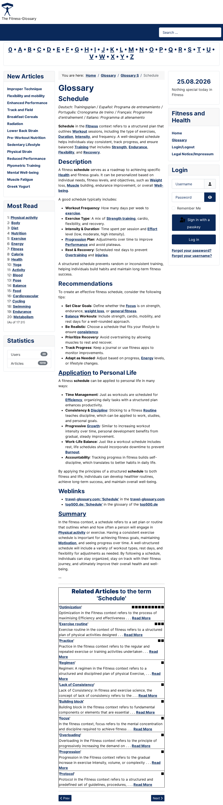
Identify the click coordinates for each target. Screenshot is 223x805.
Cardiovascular (26, 296)
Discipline (99, 410)
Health (16, 259)
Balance (19, 285)
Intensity (82, 136)
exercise (72, 213)
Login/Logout (183, 147)
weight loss (94, 311)
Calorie (17, 254)
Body (15, 223)
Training (81, 147)
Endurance (22, 311)
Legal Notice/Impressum (193, 154)
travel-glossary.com (147, 499)
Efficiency (73, 400)
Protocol (66, 773)
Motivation (67, 543)
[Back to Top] (215, 797)
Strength (119, 147)
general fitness (123, 311)
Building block (71, 701)
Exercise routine (73, 624)
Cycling (18, 301)
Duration (65, 136)
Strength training (120, 218)
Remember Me (189, 208)
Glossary (179, 140)
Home (177, 133)
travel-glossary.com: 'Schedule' (92, 499)
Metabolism (24, 317)
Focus (131, 306)
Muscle (73, 185)
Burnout (72, 452)
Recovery (91, 152)
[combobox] (190, 32)
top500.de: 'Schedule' (84, 504)
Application (74, 372)
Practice (66, 640)
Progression (75, 239)
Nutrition (18, 233)
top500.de (149, 504)
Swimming (22, 306)
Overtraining (76, 255)
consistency (87, 332)
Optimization (70, 607)
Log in (194, 239)
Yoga (17, 264)
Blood (18, 275)
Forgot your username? (192, 255)
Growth (93, 426)
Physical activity (24, 217)
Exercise (18, 238)
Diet (14, 228)
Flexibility (66, 152)
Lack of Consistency (76, 684)
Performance (76, 244)
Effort (152, 229)
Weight (156, 180)
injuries (101, 255)
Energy (17, 243)
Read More (141, 618)
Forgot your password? (191, 250)
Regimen (67, 662)
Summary (72, 513)
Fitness (17, 249)
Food (17, 291)
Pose (17, 280)
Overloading (69, 735)
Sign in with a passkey (198, 223)
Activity (18, 270)
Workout (79, 131)
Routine (150, 410)
